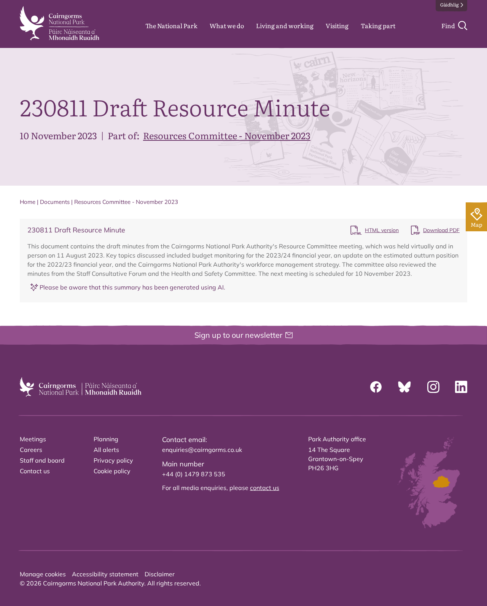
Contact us (35, 471)
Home (27, 201)
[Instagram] (433, 387)
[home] (59, 23)
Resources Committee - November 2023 (226, 135)
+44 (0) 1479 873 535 (193, 474)
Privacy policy (113, 460)
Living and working (285, 25)
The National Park (171, 25)
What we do (227, 25)
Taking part (378, 25)
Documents (55, 201)
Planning (106, 439)
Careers (31, 449)
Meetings (33, 439)
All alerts (106, 449)
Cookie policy (112, 471)
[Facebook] (376, 387)
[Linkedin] (461, 387)
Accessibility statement (105, 574)
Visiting (337, 25)
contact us (264, 487)
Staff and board (42, 460)
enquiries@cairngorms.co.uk (202, 449)
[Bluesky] (404, 387)
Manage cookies (43, 574)
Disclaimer (160, 574)
